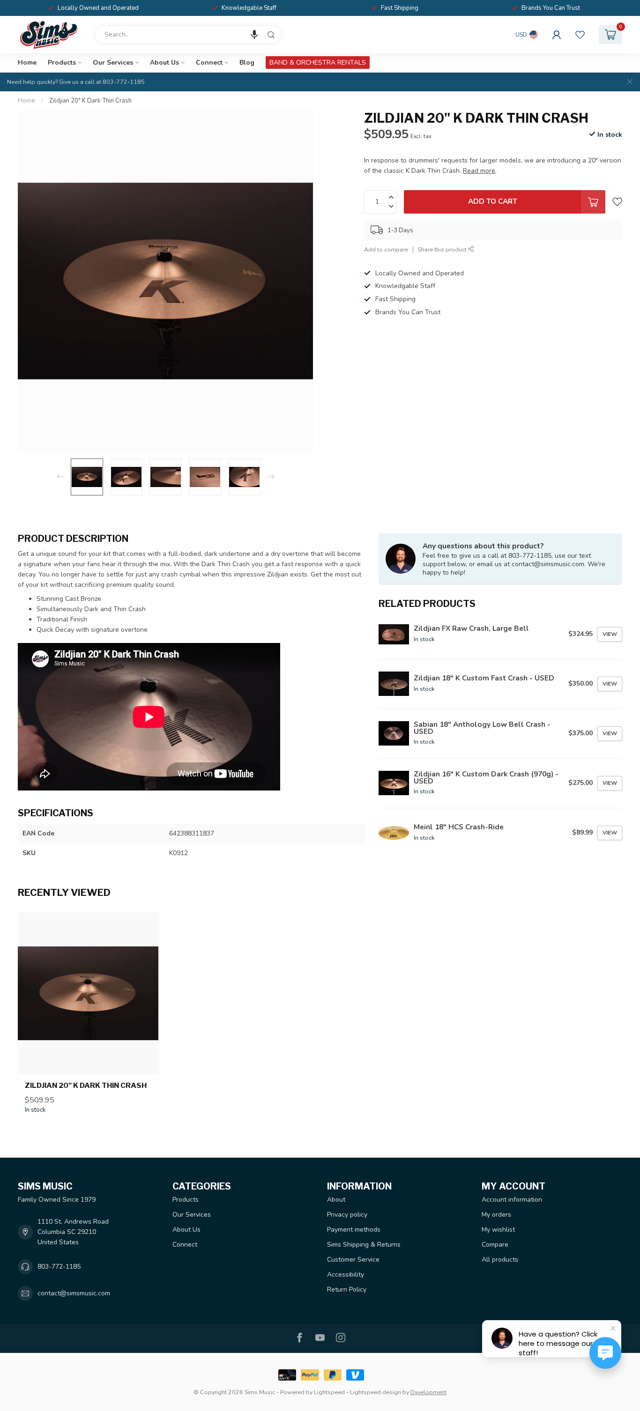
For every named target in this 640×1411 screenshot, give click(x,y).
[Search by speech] (254, 35)
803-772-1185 (59, 1266)
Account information (512, 1199)
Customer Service (353, 1259)
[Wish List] (580, 34)
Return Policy (346, 1289)
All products (500, 1259)
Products (62, 62)
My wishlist (498, 1229)
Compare (495, 1244)
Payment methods (353, 1229)
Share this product (443, 249)
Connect (209, 62)
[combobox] (188, 34)
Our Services (113, 62)
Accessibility (345, 1274)
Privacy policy (347, 1214)
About (336, 1199)
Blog (246, 62)
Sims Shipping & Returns (364, 1244)
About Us (164, 62)
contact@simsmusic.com (73, 1293)
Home (27, 62)
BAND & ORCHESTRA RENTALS (317, 62)
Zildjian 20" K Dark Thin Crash (90, 100)
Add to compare (386, 249)
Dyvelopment (428, 1392)
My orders (496, 1214)
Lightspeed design (375, 1392)
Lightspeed (329, 1392)
